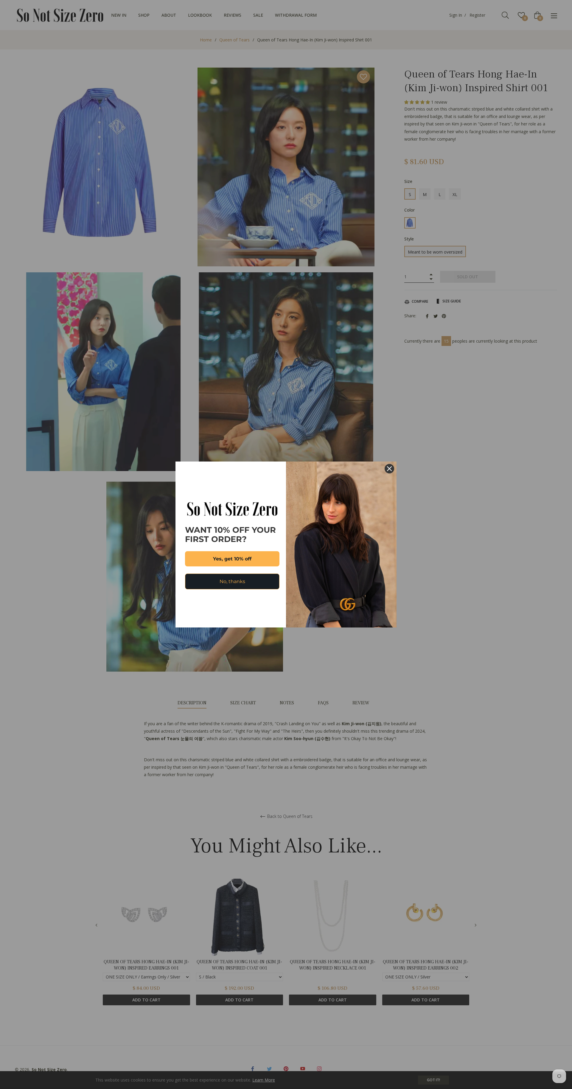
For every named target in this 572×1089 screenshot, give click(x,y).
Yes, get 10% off (232, 559)
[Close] (389, 469)
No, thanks (232, 581)
